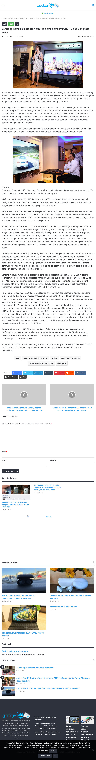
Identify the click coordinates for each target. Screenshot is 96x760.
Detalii (53, 751)
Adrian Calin (8, 37)
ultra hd (62, 363)
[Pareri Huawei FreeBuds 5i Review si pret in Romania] (72, 580)
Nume (4, 452)
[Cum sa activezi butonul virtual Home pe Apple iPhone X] (87, 720)
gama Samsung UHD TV (36, 358)
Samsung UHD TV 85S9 (42, 363)
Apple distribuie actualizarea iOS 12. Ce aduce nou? (72, 731)
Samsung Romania (71, 358)
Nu (55, 755)
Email (4, 460)
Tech (11, 23)
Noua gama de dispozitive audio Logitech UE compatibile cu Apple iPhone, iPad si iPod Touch (47, 487)
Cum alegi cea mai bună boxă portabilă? (35, 667)
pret (55, 358)
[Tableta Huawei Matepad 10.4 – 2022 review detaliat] (24, 617)
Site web (53, 460)
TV (16, 23)
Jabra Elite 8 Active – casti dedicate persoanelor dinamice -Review (48, 688)
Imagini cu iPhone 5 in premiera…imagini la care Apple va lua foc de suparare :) (15, 504)
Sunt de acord (44, 755)
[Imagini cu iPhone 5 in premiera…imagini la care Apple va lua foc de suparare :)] (16, 492)
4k (18, 358)
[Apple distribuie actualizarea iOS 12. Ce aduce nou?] (72, 720)
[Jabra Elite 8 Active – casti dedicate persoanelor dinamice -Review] (24, 580)
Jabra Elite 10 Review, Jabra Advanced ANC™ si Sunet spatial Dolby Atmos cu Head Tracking (46, 725)
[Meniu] (3, 5)
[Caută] (93, 5)
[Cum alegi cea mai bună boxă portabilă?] (8, 670)
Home (5, 18)
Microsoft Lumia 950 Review (63, 606)
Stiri (9, 18)
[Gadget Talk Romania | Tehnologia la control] (48, 5)
